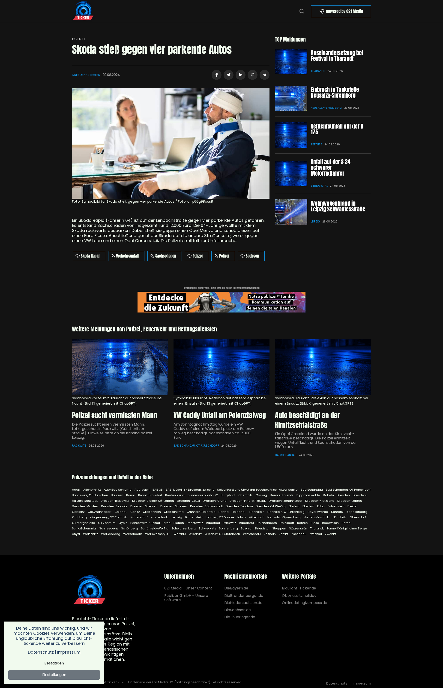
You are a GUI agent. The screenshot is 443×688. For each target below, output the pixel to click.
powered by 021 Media (344, 11)
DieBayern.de (236, 588)
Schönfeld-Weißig (155, 528)
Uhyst (76, 534)
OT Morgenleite (84, 523)
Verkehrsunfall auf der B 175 (337, 129)
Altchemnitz (92, 489)
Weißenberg (111, 534)
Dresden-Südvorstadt (207, 506)
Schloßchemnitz (84, 528)
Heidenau (239, 512)
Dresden (343, 495)
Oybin (123, 523)
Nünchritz (340, 517)
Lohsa (241, 517)
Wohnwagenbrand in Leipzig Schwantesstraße (338, 206)
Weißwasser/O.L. (158, 534)
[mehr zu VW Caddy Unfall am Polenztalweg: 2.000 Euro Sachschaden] (221, 367)
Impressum (362, 683)
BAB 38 (158, 489)
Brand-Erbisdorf (150, 495)
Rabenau (213, 523)
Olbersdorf (358, 517)
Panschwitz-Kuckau (145, 523)
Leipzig (315, 221)
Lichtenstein (194, 517)
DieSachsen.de (237, 610)
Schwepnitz (208, 528)
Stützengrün (298, 528)
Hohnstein (257, 512)
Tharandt (318, 71)
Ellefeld (294, 506)
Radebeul (246, 523)
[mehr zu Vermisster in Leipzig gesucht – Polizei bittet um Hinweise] (120, 367)
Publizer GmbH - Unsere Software (186, 597)
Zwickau (316, 534)
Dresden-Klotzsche (320, 501)
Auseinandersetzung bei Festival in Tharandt (337, 56)
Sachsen (252, 256)
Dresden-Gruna (215, 501)
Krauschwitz (160, 517)
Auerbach (142, 489)
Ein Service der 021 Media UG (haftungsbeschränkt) (169, 682)
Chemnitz (245, 495)
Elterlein (308, 506)
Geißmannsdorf (100, 512)
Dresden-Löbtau (349, 501)
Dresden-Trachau (240, 506)
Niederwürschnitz (317, 517)
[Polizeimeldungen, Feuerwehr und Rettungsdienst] (83, 11)
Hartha (224, 512)
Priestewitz (195, 523)
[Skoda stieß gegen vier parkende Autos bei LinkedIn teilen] (240, 75)
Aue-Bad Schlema (118, 489)
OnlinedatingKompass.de (304, 603)
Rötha (346, 523)
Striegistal (319, 186)
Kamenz (337, 512)
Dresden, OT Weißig (271, 506)
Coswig (262, 495)
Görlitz (135, 512)
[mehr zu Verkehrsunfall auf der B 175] (291, 135)
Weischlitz (91, 534)
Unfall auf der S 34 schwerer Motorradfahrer (330, 167)
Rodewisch (330, 523)
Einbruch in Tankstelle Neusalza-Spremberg (335, 92)
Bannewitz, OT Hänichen (90, 495)
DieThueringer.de (239, 617)
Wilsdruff (195, 534)
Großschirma (174, 512)
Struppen (279, 528)
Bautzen (117, 495)
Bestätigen (54, 663)
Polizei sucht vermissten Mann (114, 415)
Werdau (180, 534)
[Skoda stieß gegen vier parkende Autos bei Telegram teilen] (264, 75)
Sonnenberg (229, 528)
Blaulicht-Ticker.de (299, 588)
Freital (351, 506)
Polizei (78, 39)
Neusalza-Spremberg (326, 108)
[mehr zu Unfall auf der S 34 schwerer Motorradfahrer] (291, 173)
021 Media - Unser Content (188, 588)
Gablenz (78, 512)
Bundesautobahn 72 (203, 495)
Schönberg (130, 528)
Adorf (76, 489)
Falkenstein (336, 506)
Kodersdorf (139, 517)
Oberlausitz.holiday (299, 595)
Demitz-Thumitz (282, 495)
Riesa (315, 523)
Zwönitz (330, 534)
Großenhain (152, 512)
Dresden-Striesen (174, 506)
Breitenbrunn (175, 495)
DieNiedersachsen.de (243, 603)
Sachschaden (165, 256)
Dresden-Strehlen (144, 506)
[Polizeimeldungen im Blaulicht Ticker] (89, 591)
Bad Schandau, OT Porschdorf (196, 446)
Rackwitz (79, 446)
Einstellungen (54, 674)
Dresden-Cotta (189, 501)
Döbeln (329, 495)
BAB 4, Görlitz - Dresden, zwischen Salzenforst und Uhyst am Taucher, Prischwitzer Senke (232, 489)
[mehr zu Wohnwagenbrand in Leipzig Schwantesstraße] (291, 212)
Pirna (167, 523)
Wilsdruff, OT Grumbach (223, 534)
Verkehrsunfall (127, 256)
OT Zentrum (107, 523)
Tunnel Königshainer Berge (347, 528)
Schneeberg (109, 528)
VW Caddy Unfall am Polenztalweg (220, 415)
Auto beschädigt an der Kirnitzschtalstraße (307, 420)
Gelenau (121, 512)
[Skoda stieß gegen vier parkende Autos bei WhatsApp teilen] (252, 75)
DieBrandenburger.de (243, 595)
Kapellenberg (357, 512)
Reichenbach (267, 523)
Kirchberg (79, 517)
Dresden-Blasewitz (115, 501)
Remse (302, 523)
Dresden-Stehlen (86, 74)
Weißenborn (133, 534)
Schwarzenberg (183, 528)
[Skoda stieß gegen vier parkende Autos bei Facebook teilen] (217, 75)
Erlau (321, 506)
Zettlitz (316, 144)
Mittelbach (257, 517)
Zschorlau (299, 534)
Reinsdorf (287, 523)
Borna (131, 495)
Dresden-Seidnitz (114, 506)
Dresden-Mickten (85, 506)
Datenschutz (336, 683)
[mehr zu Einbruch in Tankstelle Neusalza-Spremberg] (291, 98)
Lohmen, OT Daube (220, 517)
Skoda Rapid (90, 256)
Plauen (179, 523)
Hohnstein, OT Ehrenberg (286, 512)
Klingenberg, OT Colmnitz (109, 517)
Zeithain (270, 534)
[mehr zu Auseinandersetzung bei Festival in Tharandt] (291, 61)
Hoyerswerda (318, 512)
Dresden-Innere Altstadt (248, 501)
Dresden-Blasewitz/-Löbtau (153, 501)
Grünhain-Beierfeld (201, 512)
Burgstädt (228, 495)
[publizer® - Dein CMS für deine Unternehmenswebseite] (221, 302)
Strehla (246, 528)
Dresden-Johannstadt (286, 501)
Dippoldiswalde (308, 495)
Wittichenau (252, 534)
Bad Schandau (285, 455)
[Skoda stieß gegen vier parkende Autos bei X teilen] (228, 75)
